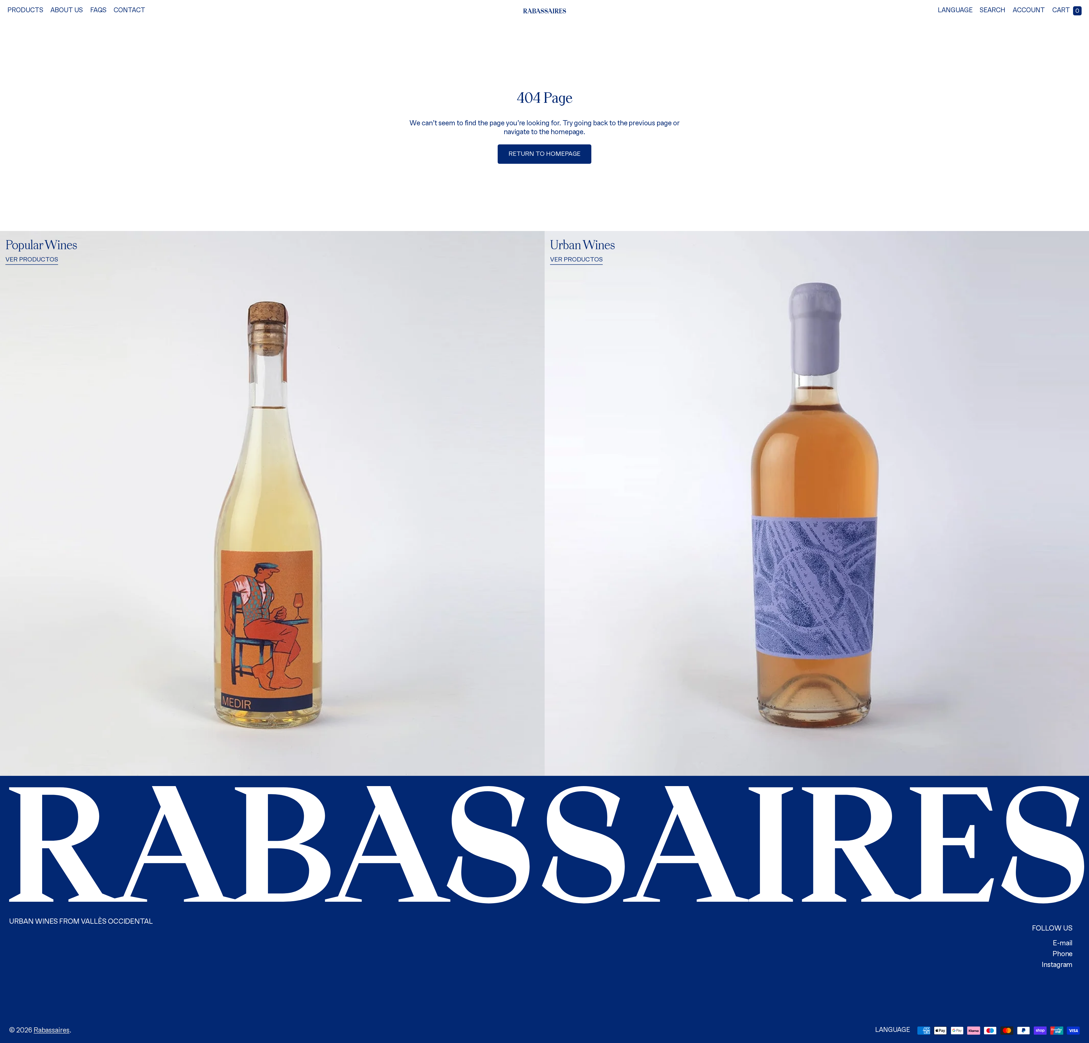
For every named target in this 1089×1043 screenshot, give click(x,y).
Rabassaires (51, 1031)
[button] (992, 11)
